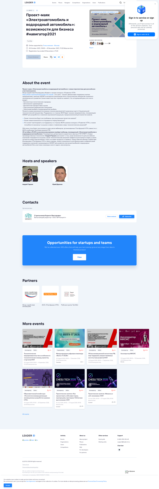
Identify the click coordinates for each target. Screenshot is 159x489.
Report (91, 47)
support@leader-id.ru (124, 442)
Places (60, 2)
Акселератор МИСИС (128, 353)
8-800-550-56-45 (123, 439)
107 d (146, 350)
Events (54, 2)
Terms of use (25, 464)
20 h (82, 390)
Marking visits (102, 442)
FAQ (81, 447)
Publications (101, 2)
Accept (8, 485)
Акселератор (28, 350)
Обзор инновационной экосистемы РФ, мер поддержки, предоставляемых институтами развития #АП (101, 356)
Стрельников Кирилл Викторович (47, 215)
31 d (50, 390)
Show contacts (111, 216)
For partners (83, 452)
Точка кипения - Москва (51, 45)
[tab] (70, 436)
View (79, 257)
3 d (114, 350)
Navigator (67, 2)
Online (35, 350)
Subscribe (128, 216)
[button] (70, 436)
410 (114, 402)
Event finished (33, 57)
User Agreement (31, 481)
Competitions (76, 2)
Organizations (86, 2)
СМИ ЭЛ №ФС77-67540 (42, 475)
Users (94, 2)
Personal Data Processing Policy (97, 481)
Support (120, 435)
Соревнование (60, 350)
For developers (84, 450)
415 (82, 406)
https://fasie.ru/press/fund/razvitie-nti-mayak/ (38, 94)
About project (83, 439)
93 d (82, 350)
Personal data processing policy (30, 467)
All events (25, 414)
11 (82, 362)
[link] (37, 348)
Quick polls (102, 439)
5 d (50, 350)
